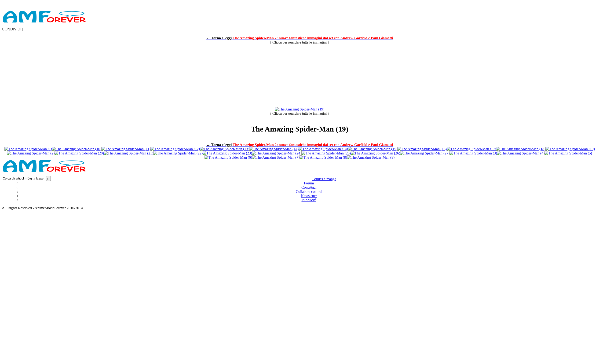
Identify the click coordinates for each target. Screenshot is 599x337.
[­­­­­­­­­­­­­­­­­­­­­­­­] (299, 4)
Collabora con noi (309, 192)
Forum (309, 183)
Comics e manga (324, 179)
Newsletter (309, 196)
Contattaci (308, 187)
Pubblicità (309, 200)
